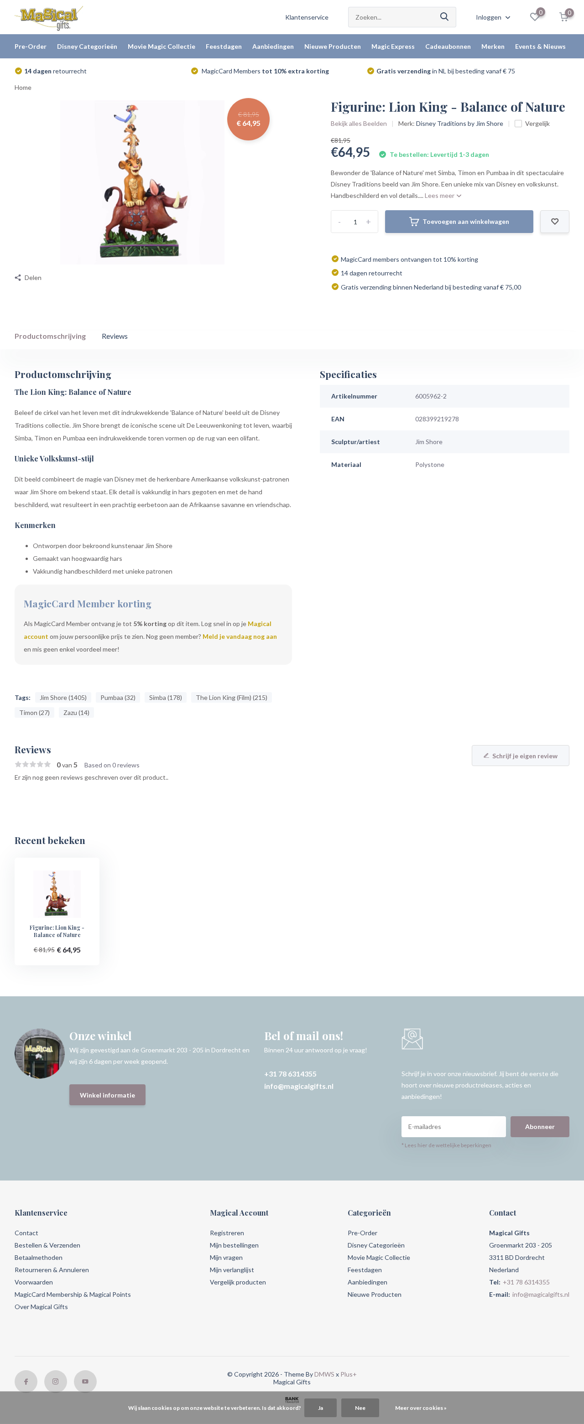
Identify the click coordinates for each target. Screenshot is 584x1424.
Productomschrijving (50, 335)
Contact (26, 1233)
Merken (493, 46)
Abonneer (540, 1126)
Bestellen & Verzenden (47, 1245)
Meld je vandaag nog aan (240, 636)
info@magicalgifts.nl (299, 1086)
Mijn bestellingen (234, 1245)
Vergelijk (537, 123)
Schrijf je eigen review (525, 756)
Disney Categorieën (87, 46)
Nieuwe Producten (332, 46)
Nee (360, 1407)
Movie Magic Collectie (161, 46)
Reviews (115, 335)
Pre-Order (31, 46)
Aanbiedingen (273, 46)
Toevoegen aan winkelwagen (465, 221)
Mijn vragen (226, 1257)
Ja (320, 1407)
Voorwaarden (34, 1282)
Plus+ (348, 1374)
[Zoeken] (444, 17)
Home (23, 87)
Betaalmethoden (39, 1257)
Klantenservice (306, 17)
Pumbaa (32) (118, 697)
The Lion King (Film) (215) (231, 697)
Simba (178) (165, 697)
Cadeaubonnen (448, 46)
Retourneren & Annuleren (52, 1270)
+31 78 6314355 (290, 1073)
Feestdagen (224, 46)
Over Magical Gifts (41, 1306)
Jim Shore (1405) (63, 697)
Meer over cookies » (421, 1407)
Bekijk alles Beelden (359, 123)
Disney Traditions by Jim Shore (459, 123)
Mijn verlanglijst (232, 1270)
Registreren (227, 1233)
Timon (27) (34, 712)
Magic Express (393, 46)
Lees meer (440, 195)
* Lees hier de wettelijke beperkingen (446, 1145)
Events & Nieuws (540, 46)
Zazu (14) (76, 712)
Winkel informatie (107, 1095)
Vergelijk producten (238, 1282)
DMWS (324, 1374)
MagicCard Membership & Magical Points (73, 1294)
